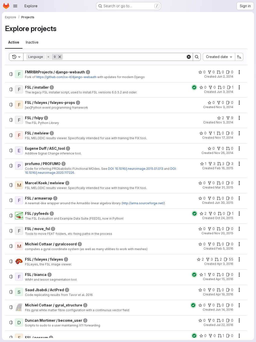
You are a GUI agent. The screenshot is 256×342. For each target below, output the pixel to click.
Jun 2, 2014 (225, 76)
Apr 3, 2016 (225, 264)
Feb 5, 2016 (224, 248)
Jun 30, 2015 (224, 203)
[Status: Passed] (194, 87)
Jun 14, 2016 (224, 309)
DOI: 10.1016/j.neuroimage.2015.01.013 (135, 168)
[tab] (13, 42)
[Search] (197, 57)
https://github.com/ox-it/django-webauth (66, 77)
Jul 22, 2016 (224, 325)
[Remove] (60, 57)
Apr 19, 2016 (224, 294)
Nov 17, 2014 (224, 137)
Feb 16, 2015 (224, 168)
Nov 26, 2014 (223, 153)
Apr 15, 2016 (224, 279)
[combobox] (219, 57)
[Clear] (189, 57)
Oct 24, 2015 (224, 218)
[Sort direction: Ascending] (239, 57)
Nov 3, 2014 (224, 107)
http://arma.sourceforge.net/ (143, 203)
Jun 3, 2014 (225, 92)
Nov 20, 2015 (223, 233)
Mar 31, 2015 (224, 187)
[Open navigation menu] (15, 6)
